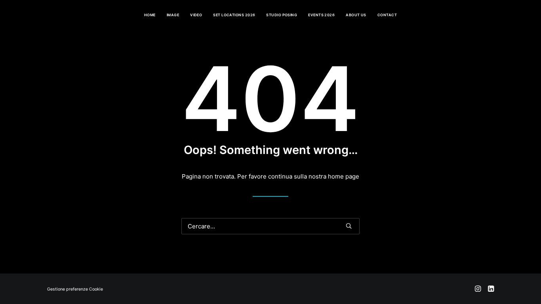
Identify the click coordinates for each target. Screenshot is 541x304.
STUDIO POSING (281, 15)
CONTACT (387, 15)
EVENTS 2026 (321, 15)
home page (343, 176)
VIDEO (196, 15)
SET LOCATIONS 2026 (234, 15)
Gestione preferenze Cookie (75, 289)
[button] (349, 226)
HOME (150, 15)
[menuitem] (150, 14)
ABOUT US (356, 15)
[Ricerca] (270, 226)
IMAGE (173, 15)
